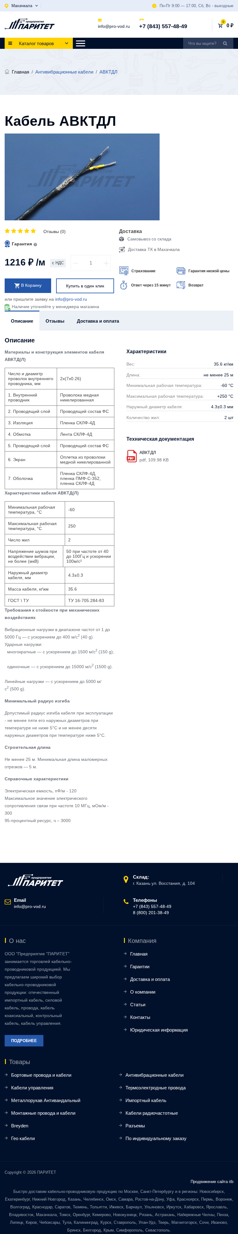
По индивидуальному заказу (156, 1138)
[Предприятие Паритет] (30, 24)
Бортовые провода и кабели (41, 1075)
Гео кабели (23, 1138)
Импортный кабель (146, 1100)
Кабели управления (32, 1087)
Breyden (19, 1125)
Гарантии (139, 966)
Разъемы (135, 1125)
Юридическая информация (159, 1030)
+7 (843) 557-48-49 (163, 26)
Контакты (140, 1017)
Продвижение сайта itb (212, 1181)
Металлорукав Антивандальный (45, 1100)
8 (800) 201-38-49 (151, 912)
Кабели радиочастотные (152, 1113)
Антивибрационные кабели (154, 1075)
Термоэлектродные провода (156, 1087)
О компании (142, 991)
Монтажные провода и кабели (43, 1113)
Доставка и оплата (150, 979)
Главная (20, 71)
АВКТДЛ (147, 452)
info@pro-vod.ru (114, 26)
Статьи (137, 1004)
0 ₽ (230, 25)
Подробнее (24, 1040)
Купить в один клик (85, 285)
